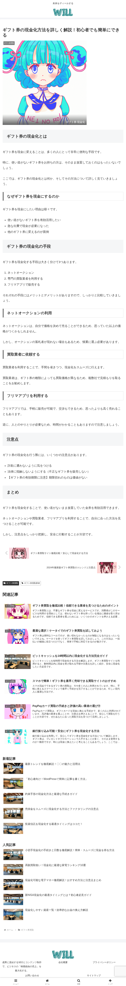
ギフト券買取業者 (32, 583)
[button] (116, 638)
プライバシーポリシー (104, 962)
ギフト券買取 (12, 583)
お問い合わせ (32, 975)
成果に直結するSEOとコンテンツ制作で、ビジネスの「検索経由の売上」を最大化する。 (22, 966)
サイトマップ (94, 975)
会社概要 (63, 962)
